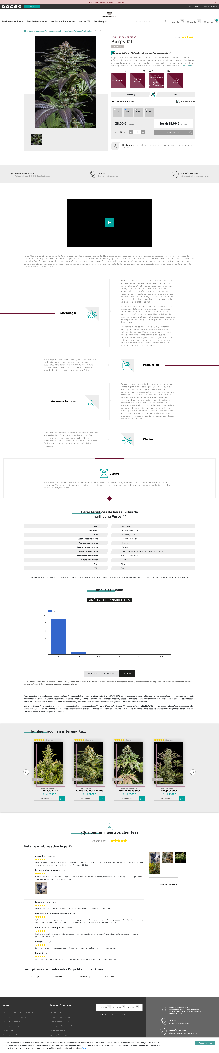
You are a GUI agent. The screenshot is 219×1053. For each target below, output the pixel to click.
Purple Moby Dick (129, 790)
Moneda (207, 6)
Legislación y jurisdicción (59, 1030)
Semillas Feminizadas (123, 37)
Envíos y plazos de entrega (60, 1017)
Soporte (175, 22)
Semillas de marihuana (12, 21)
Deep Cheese (169, 790)
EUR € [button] (213, 6)
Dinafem (118, 46)
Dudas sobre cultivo (11, 1026)
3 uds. (128, 111)
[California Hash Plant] (88, 763)
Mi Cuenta (191, 22)
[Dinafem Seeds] (109, 14)
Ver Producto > (46, 798)
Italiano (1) (85, 977)
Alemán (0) (110, 977)
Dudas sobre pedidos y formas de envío (18, 1012)
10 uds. (149, 111)
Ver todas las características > (123, 101)
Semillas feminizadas (37, 21)
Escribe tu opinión (168, 884)
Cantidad (121, 132)
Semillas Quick (101, 21)
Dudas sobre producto (12, 1021)
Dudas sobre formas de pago (14, 1017)
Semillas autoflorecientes (62, 21)
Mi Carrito (208, 22)
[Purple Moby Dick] (128, 763)
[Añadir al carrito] (62, 798)
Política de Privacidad (58, 1021)
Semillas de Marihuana (12, 1035)
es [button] (196, 6)
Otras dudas (8, 1030)
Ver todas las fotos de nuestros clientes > (163, 877)
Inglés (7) (35, 977)
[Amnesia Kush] (48, 763)
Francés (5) (60, 977)
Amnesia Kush (49, 790)
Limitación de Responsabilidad (62, 1026)
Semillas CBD (84, 21)
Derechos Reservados (58, 1035)
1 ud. (118, 111)
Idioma (191, 6)
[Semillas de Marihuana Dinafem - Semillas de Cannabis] (25, 31)
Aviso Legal (54, 1012)
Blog (32, 7)
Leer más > (188, 65)
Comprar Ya (173, 132)
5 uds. (138, 111)
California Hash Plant (89, 790)
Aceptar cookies (205, 1043)
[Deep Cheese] (168, 763)
